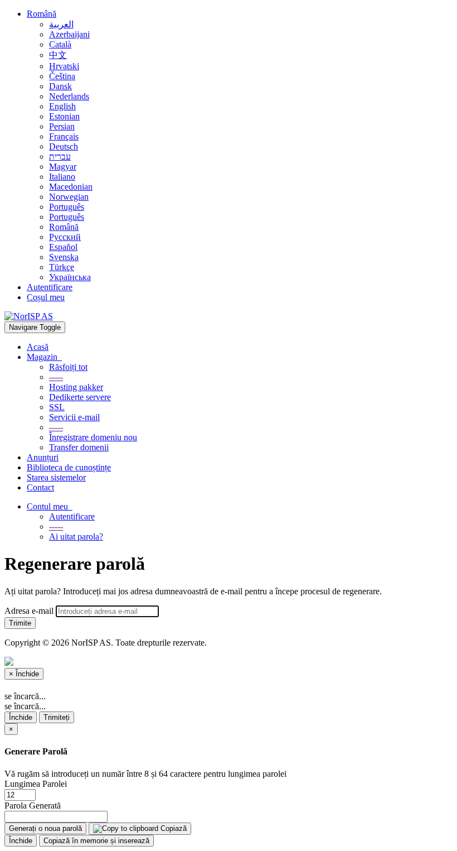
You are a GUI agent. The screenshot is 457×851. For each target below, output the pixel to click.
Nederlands (69, 96)
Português (66, 206)
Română (41, 13)
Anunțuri (43, 457)
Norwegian (69, 196)
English (62, 106)
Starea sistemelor (56, 477)
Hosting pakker (76, 387)
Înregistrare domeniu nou (93, 437)
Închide (20, 717)
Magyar (62, 166)
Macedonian (71, 186)
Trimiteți (56, 717)
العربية (61, 24)
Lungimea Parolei (35, 784)
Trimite (20, 623)
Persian (62, 126)
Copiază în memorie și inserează (96, 840)
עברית (60, 156)
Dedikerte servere (80, 397)
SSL (57, 407)
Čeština (62, 76)
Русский (65, 237)
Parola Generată (32, 805)
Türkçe (61, 267)
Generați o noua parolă (45, 828)
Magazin (44, 357)
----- (56, 377)
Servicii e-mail (74, 417)
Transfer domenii (79, 447)
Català (60, 44)
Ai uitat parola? (76, 536)
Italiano (62, 176)
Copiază (172, 828)
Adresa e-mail (29, 611)
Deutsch (63, 146)
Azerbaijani (69, 34)
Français (64, 136)
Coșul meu (46, 297)
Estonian (64, 116)
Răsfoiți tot (68, 367)
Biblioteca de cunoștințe (69, 467)
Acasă (37, 347)
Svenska (64, 257)
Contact (40, 487)
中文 (58, 55)
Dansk (60, 86)
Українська (70, 277)
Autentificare (49, 287)
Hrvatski (64, 66)
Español (63, 247)
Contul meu (49, 506)
